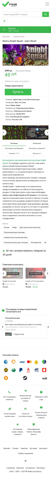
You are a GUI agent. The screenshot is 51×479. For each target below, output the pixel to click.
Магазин (6, 37)
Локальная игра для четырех (16, 242)
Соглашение (30, 468)
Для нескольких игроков (30, 227)
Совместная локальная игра (15, 237)
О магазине (10, 468)
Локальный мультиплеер (14, 232)
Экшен (6, 227)
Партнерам (40, 468)
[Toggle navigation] (47, 4)
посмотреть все (13, 312)
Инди (14, 227)
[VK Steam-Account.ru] (25, 461)
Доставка (33, 448)
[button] (13, 29)
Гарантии (24, 448)
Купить (18, 92)
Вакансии (20, 468)
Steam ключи (18, 37)
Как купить (43, 448)
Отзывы (15, 448)
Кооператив (36, 242)
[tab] (14, 143)
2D (45, 242)
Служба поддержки (25, 453)
